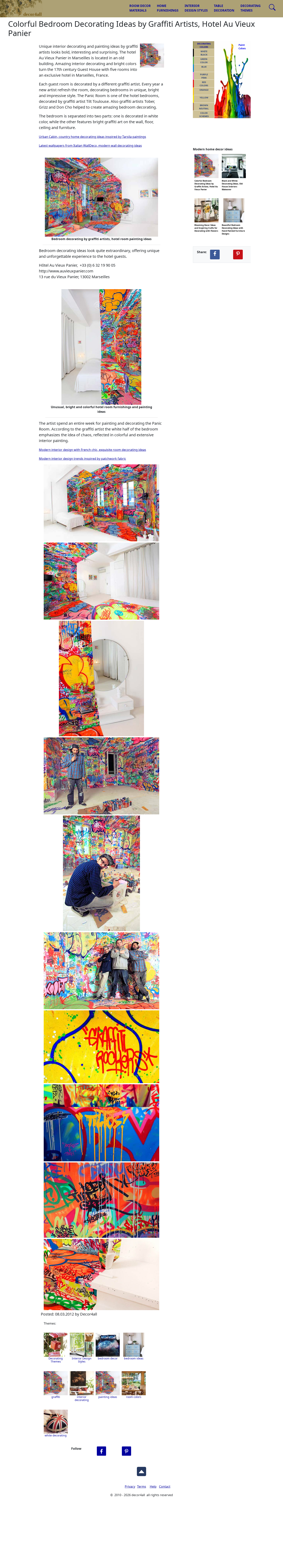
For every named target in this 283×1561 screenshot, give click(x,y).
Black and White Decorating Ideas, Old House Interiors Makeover (232, 180)
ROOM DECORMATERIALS (140, 8)
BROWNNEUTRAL (204, 107)
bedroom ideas (133, 1358)
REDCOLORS (204, 84)
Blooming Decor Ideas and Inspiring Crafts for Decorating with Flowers (206, 225)
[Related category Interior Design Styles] (82, 1345)
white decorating (56, 1435)
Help (153, 1486)
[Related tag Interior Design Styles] (108, 1345)
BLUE (204, 66)
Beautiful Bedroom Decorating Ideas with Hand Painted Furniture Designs (233, 225)
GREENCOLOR (204, 61)
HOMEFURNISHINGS (167, 8)
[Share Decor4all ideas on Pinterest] (238, 254)
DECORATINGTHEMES (250, 8)
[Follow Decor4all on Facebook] (101, 1451)
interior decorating (82, 1398)
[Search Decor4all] (272, 7)
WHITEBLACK (204, 53)
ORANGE (203, 89)
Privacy (130, 1486)
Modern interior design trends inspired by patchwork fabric (82, 458)
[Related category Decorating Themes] (56, 1345)
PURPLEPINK (204, 76)
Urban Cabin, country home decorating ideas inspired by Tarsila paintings (92, 137)
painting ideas (107, 1397)
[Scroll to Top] (141, 1470)
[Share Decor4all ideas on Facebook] (215, 254)
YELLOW (204, 97)
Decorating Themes (56, 1360)
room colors (133, 1397)
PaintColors (241, 46)
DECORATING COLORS (204, 45)
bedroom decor (108, 1358)
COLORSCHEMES (204, 114)
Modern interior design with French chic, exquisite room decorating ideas (92, 450)
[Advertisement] (141, 1532)
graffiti (55, 1397)
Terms (141, 1486)
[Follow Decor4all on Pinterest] (126, 1451)
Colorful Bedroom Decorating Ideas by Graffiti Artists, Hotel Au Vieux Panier (206, 180)
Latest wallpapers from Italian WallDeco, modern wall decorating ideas (90, 145)
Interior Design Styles (81, 1360)
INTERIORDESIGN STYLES (196, 8)
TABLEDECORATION (224, 8)
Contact (164, 1486)
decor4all (24, 6)
